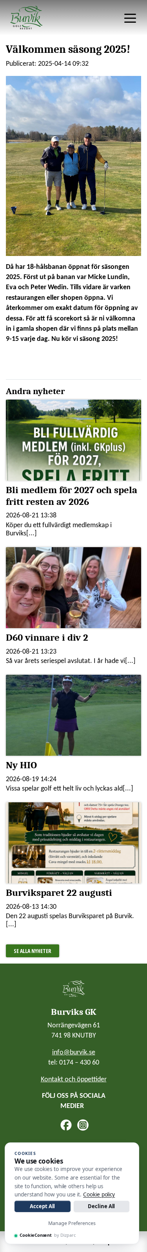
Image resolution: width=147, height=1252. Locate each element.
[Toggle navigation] (130, 17)
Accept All (42, 1206)
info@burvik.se (73, 1052)
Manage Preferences (72, 1223)
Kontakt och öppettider (74, 1079)
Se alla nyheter (32, 951)
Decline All (101, 1206)
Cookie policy (99, 1194)
